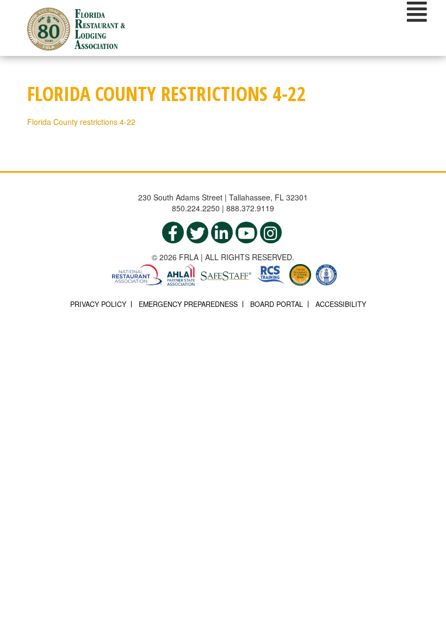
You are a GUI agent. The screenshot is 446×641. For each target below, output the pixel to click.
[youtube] (246, 232)
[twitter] (197, 232)
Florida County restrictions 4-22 (81, 121)
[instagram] (271, 232)
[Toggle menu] (417, 11)
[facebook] (173, 232)
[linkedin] (222, 232)
